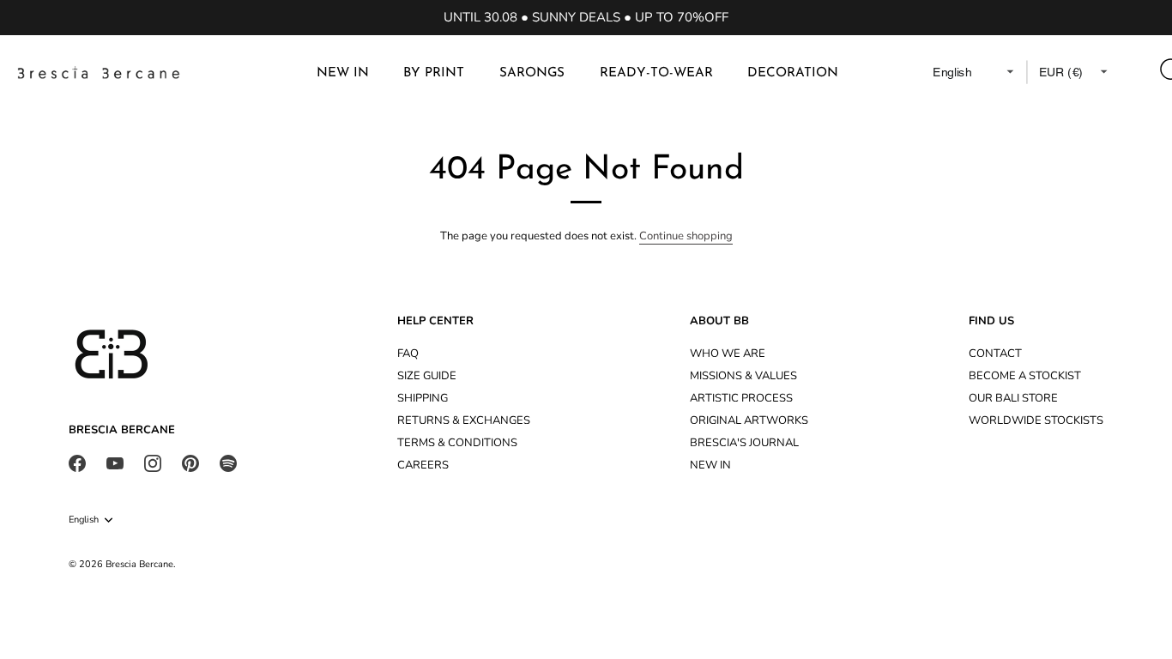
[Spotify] (228, 462)
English (84, 520)
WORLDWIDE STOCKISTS (1036, 420)
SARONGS (532, 73)
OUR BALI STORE (1013, 398)
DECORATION (792, 73)
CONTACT (995, 353)
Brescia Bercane (139, 564)
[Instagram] (152, 462)
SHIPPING (422, 398)
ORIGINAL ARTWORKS (749, 420)
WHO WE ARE (727, 353)
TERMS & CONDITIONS (457, 442)
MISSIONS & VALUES (743, 376)
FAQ (408, 353)
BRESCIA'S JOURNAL (744, 442)
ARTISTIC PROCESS (741, 398)
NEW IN (343, 73)
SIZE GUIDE (426, 376)
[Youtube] (115, 462)
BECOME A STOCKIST (1025, 376)
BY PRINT (433, 73)
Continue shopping (686, 236)
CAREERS (423, 465)
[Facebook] (77, 462)
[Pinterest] (190, 462)
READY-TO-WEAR (656, 73)
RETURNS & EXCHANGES (463, 420)
